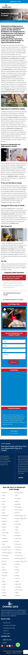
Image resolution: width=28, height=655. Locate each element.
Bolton (3, 512)
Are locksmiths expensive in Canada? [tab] (13, 299)
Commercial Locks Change (9, 625)
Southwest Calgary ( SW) (20, 561)
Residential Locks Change (10, 21)
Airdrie (3, 495)
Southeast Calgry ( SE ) (20, 558)
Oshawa (17, 527)
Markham (4, 595)
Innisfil (3, 587)
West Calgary (18, 587)
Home (2, 21)
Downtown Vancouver (7, 552)
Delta (3, 544)
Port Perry (17, 541)
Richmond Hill (18, 547)
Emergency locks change (9, 628)
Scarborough (18, 550)
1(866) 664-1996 (14, 2)
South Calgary (18, 552)
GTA (3, 578)
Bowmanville (5, 515)
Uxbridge (17, 575)
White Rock (17, 595)
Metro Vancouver (19, 492)
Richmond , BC (18, 544)
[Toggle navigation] (25, 6)
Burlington (4, 524)
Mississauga (17, 498)
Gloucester (4, 575)
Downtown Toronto (6, 550)
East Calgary (5, 555)
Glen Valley (4, 572)
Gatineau (4, 570)
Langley (4, 592)
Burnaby (4, 527)
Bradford (4, 518)
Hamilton (4, 584)
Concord (4, 535)
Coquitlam (4, 538)
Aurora (3, 501)
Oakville (17, 521)
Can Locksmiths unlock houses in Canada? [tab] (12, 293)
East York (4, 561)
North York (17, 512)
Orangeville (17, 524)
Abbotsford (4, 492)
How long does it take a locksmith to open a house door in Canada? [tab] (13, 277)
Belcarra (4, 507)
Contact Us (6, 630)
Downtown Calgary (6, 547)
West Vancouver (18, 590)
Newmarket (17, 504)
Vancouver (17, 578)
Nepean (17, 501)
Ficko (3, 567)
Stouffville (17, 564)
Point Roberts (18, 538)
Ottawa (17, 530)
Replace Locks (6, 622)
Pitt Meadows (18, 535)
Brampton (4, 521)
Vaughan (17, 581)
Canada (4, 643)
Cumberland (5, 541)
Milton (16, 495)
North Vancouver (19, 510)
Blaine (3, 510)
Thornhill (17, 570)
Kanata (3, 590)
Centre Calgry (5, 532)
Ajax (3, 498)
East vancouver (5, 558)
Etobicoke (4, 564)
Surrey (16, 567)
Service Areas (6, 633)
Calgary (4, 530)
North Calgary (18, 507)
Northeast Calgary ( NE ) (20, 515)
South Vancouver (19, 555)
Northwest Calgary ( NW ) (21, 518)
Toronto (17, 572)
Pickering (17, 532)
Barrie (3, 504)
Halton (3, 581)
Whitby (16, 592)
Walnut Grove (18, 584)
